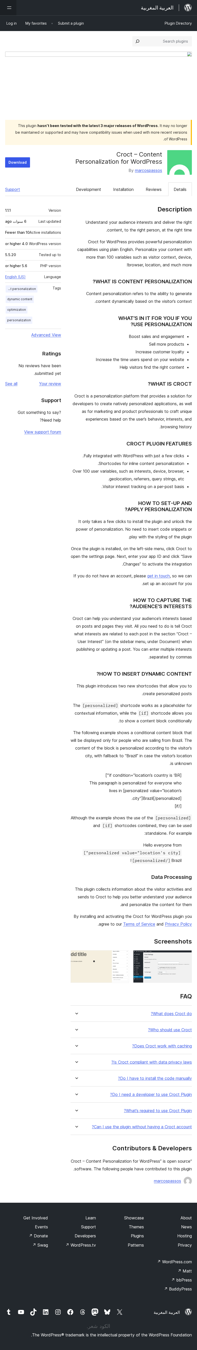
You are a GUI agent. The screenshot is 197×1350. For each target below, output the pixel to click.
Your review (50, 383)
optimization (16, 310)
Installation (123, 189)
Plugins (137, 1235)
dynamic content (19, 299)
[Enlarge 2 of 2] (122, 957)
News (186, 1226)
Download (17, 162)
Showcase (134, 1217)
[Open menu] (8, 7)
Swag (40, 1245)
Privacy (185, 1245)
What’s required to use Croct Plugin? (158, 1110)
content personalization (21, 289)
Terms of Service (139, 924)
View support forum (42, 431)
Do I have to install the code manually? (155, 1078)
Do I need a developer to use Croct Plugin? (151, 1094)
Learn (90, 1217)
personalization (19, 320)
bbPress (181, 1280)
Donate (38, 1235)
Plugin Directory (178, 23)
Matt (185, 1271)
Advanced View (46, 334)
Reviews (154, 189)
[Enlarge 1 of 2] (185, 957)
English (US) (15, 277)
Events (41, 1226)
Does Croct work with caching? (162, 1046)
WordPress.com (174, 1261)
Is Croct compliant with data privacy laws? (151, 1062)
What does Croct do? (171, 1013)
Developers (85, 1235)
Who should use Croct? (170, 1029)
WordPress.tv (80, 1245)
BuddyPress (178, 1288)
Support (12, 189)
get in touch (158, 575)
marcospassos (148, 170)
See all (11, 383)
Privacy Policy (178, 924)
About (186, 1217)
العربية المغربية (167, 1312)
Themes (136, 1226)
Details (180, 189)
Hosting (184, 1235)
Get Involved (35, 1217)
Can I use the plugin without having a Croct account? (142, 1126)
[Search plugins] (137, 41)
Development (88, 189)
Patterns (136, 1245)
